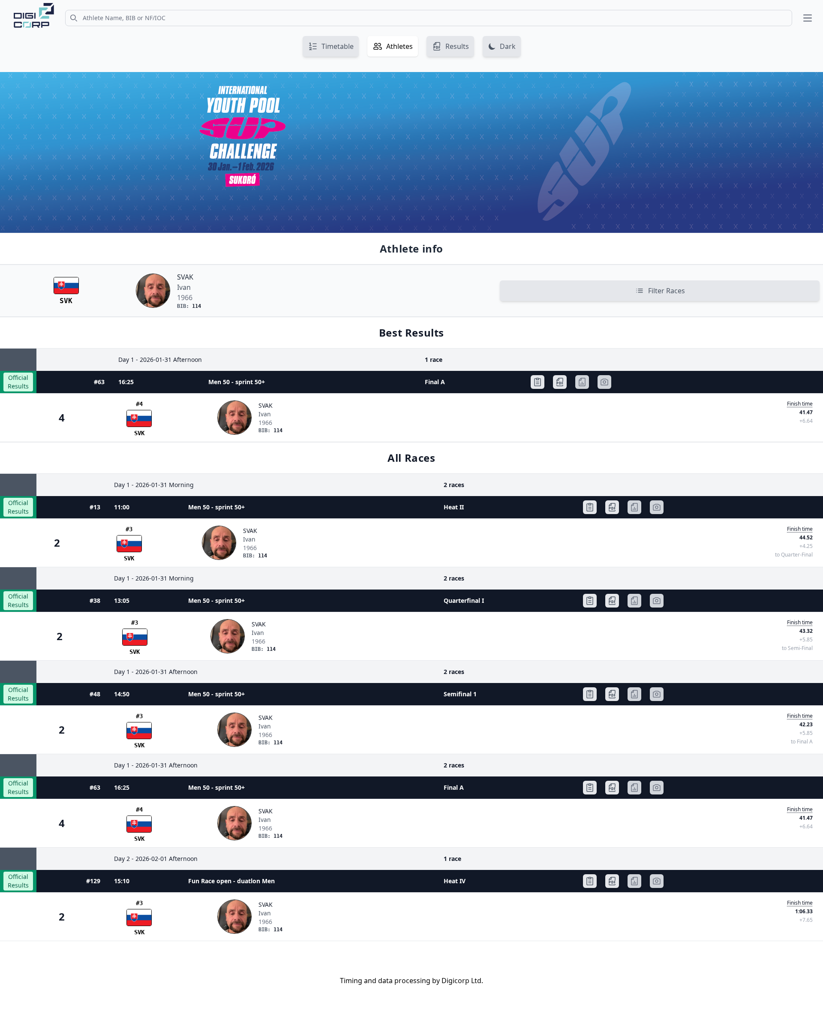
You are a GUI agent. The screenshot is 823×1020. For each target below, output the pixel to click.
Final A (435, 382)
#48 (95, 694)
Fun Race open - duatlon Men (231, 881)
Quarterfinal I (464, 600)
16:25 (126, 382)
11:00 (121, 507)
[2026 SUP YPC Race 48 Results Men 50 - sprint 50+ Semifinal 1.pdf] (612, 694)
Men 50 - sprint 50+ (236, 382)
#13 (95, 507)
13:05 (121, 600)
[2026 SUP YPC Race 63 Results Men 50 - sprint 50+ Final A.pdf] (560, 382)
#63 (99, 382)
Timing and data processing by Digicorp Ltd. (411, 980)
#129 (93, 881)
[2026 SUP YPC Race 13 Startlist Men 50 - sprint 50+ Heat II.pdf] (590, 507)
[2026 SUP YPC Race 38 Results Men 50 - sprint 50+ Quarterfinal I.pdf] (612, 601)
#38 (95, 600)
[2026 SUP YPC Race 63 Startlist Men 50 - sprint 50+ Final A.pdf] (537, 382)
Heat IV (455, 881)
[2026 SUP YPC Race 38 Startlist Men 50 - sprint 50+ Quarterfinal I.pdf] (590, 601)
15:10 (121, 881)
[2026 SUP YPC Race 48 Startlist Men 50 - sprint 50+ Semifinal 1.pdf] (590, 694)
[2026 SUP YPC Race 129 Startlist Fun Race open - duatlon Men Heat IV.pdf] (590, 881)
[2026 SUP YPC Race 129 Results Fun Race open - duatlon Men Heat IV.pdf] (612, 881)
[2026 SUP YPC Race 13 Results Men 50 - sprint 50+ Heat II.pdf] (612, 507)
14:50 (121, 694)
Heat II (454, 507)
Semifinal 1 (460, 694)
